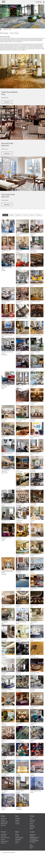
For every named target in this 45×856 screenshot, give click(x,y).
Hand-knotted (4, 834)
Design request (4, 823)
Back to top (42, 854)
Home (0, 29)
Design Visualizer (4, 821)
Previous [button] (1, 16)
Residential (18, 215)
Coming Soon (38, 215)
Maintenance (3, 842)
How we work (3, 818)
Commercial (25, 215)
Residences (32, 825)
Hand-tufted (3, 836)
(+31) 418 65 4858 (34, 840)
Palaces (31, 823)
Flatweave (3, 839)
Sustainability (18, 839)
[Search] (43, 2)
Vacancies (17, 841)
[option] (22, 16)
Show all (5, 215)
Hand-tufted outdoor (5, 837)
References (3, 825)
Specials (32, 215)
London (31, 847)
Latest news (17, 818)
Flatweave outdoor (5, 841)
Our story (17, 836)
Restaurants (32, 820)
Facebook (17, 820)
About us (17, 834)
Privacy (16, 842)
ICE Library (3, 820)
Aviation (31, 828)
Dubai (31, 844)
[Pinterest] (38, 2)
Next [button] (44, 16)
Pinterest (17, 821)
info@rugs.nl (33, 841)
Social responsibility (19, 837)
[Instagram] (40, 2)
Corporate (32, 821)
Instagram (17, 823)
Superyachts (32, 827)
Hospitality (11, 215)
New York (32, 846)
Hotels (31, 818)
